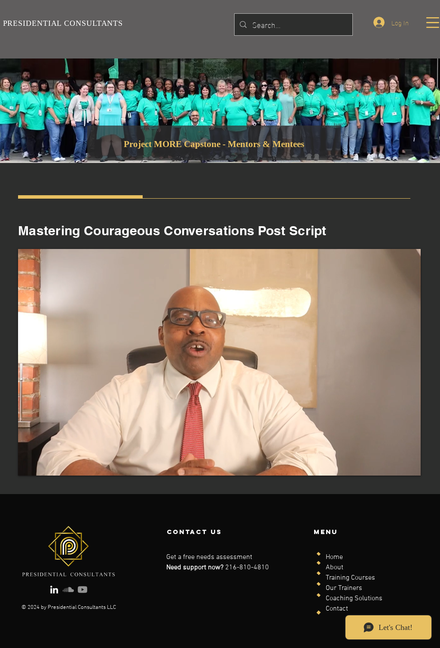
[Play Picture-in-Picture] (394, 464)
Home (334, 557)
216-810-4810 (247, 567)
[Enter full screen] (409, 464)
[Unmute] (43, 464)
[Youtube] (82, 589)
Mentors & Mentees (266, 144)
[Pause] (29, 464)
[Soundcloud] (68, 589)
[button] (432, 22)
